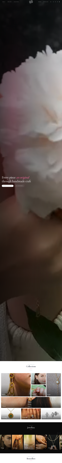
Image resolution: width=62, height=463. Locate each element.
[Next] (60, 433)
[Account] (57, 2)
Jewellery (9, 1)
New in (4, 1)
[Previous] (58, 433)
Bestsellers (45, 1)
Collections (16, 1)
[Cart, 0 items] (59, 2)
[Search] (53, 2)
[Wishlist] (55, 2)
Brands (39, 1)
